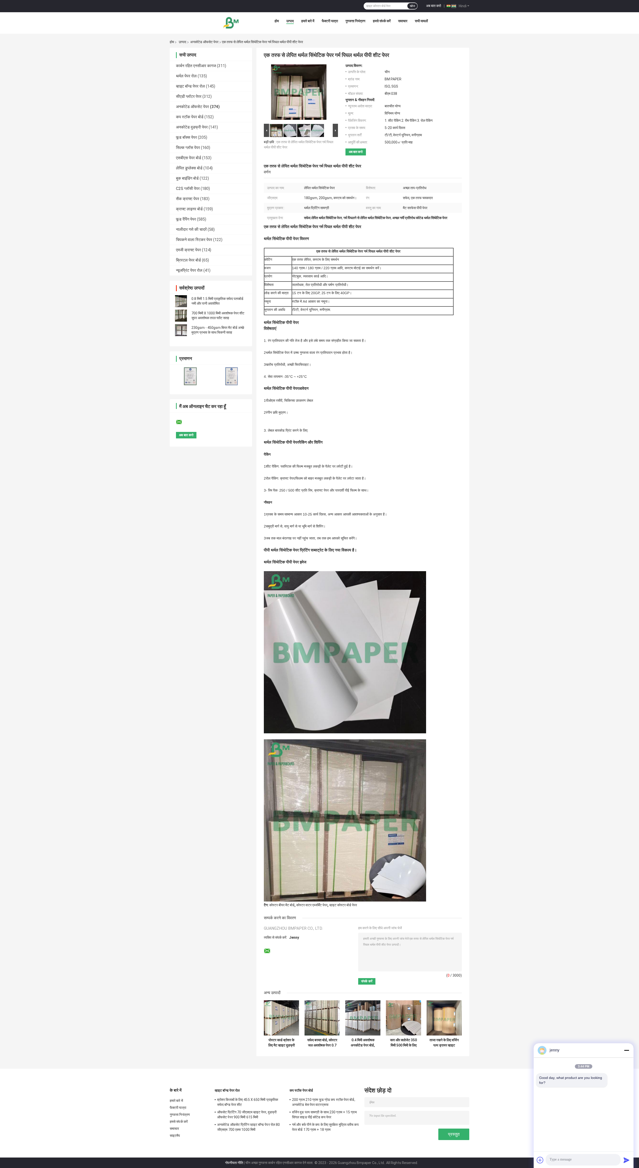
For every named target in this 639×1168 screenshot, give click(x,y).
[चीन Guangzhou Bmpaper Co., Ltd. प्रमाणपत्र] (190, 376)
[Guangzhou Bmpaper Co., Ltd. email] (182, 422)
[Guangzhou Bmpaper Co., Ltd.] (231, 22)
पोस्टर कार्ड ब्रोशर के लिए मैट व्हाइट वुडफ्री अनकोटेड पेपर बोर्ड (281, 1042)
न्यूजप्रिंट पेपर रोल (189, 270)
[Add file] (540, 1160)
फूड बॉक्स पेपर (186, 137)
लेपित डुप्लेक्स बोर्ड (189, 168)
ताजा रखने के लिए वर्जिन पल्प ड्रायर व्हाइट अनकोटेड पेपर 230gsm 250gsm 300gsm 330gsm (444, 1042)
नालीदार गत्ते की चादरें (191, 229)
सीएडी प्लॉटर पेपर (188, 96)
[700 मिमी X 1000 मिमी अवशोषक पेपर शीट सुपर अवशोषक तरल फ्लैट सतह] (181, 316)
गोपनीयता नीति (234, 1163)
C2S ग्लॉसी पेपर (188, 188)
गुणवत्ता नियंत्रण (355, 21)
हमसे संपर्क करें (382, 21)
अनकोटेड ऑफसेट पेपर (204, 42)
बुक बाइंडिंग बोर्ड (187, 178)
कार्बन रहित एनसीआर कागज (196, 65)
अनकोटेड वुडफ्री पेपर (192, 127)
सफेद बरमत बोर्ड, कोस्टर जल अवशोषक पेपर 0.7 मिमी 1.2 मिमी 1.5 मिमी (322, 1042)
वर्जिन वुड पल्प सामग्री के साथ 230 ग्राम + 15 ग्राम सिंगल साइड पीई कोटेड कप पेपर (324, 1114)
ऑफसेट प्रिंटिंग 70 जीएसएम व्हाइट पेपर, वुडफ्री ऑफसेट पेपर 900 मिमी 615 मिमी (247, 1114)
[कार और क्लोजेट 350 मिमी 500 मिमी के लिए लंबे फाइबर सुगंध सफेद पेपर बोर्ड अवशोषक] (403, 1018)
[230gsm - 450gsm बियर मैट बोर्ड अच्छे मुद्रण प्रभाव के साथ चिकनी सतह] (181, 330)
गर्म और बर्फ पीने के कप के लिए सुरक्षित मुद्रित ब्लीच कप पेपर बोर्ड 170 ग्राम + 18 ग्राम (325, 1127)
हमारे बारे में (307, 21)
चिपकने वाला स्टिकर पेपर (194, 239)
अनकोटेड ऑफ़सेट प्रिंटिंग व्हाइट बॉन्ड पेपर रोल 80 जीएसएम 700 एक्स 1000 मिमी (248, 1127)
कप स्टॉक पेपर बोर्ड (189, 117)
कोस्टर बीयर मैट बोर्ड (282, 905)
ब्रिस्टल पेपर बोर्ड (188, 260)
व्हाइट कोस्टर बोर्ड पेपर (343, 905)
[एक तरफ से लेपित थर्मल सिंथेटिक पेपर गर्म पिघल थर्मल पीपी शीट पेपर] (299, 93)
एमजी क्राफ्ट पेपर (188, 250)
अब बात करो (433, 6)
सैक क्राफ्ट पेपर (187, 198)
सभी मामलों (421, 21)
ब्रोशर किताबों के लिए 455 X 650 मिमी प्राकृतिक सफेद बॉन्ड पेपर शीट (247, 1102)
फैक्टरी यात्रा (330, 21)
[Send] (627, 1160)
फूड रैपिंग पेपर (186, 219)
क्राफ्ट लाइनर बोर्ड (189, 209)
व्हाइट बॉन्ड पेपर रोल (190, 86)
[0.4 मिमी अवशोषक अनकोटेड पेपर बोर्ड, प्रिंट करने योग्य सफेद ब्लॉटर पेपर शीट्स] (362, 1018)
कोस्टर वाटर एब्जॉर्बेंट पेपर (311, 905)
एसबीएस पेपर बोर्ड (188, 157)
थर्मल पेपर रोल (186, 76)
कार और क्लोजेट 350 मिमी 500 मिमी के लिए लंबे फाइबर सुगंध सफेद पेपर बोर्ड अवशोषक (403, 1042)
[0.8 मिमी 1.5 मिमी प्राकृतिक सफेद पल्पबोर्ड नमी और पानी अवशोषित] (181, 301)
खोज (412, 6)
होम (277, 21)
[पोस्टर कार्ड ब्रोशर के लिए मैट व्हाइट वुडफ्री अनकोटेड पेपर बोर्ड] (281, 1018)
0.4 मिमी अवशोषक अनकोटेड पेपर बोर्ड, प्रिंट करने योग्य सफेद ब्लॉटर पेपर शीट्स (363, 1042)
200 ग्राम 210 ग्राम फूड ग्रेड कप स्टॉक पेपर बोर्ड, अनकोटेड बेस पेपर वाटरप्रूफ (323, 1102)
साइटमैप (175, 1136)
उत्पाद (290, 21)
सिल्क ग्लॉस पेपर (188, 147)
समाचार (402, 21)
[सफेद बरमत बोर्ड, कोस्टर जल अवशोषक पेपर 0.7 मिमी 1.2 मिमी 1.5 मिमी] (322, 1018)
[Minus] (627, 1050)
